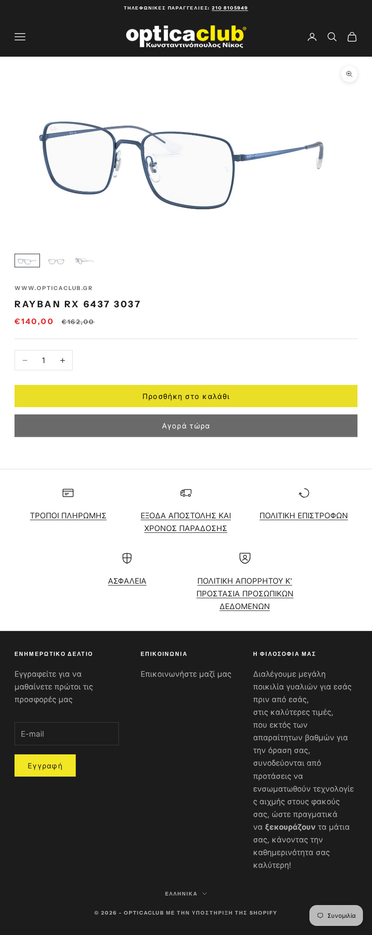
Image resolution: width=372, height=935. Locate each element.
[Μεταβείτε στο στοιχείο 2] (56, 260)
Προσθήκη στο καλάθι (186, 396)
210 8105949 (230, 8)
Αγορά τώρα (186, 425)
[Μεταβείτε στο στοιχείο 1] (27, 260)
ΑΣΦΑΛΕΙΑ (127, 581)
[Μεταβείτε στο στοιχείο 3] (85, 260)
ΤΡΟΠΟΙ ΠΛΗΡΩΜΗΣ (68, 515)
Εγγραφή (45, 765)
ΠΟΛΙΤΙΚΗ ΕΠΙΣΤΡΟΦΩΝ (303, 515)
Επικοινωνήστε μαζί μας (186, 674)
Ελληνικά (181, 894)
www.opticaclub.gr (54, 288)
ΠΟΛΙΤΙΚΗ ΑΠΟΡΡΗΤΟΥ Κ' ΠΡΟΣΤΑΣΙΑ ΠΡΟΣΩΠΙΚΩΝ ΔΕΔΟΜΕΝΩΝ (245, 593)
